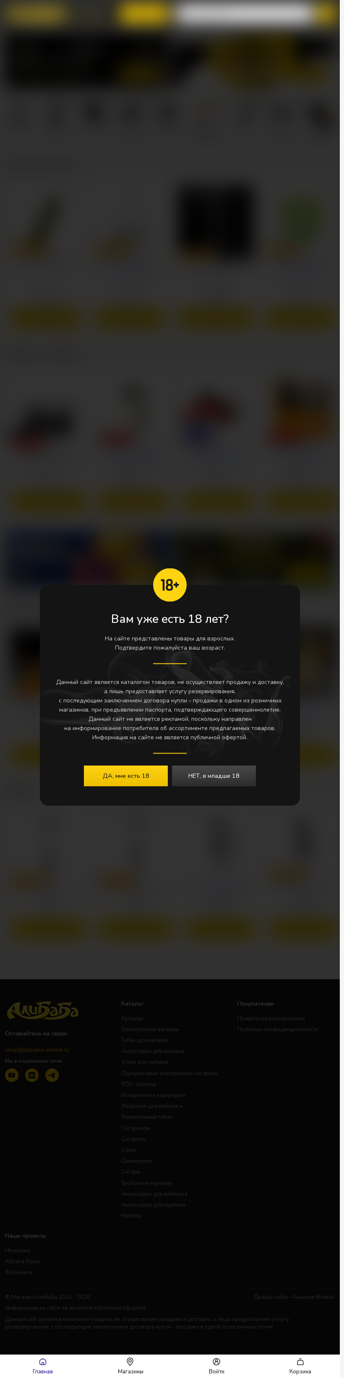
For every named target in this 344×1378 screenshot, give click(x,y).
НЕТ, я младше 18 (214, 776)
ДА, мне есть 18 (126, 776)
